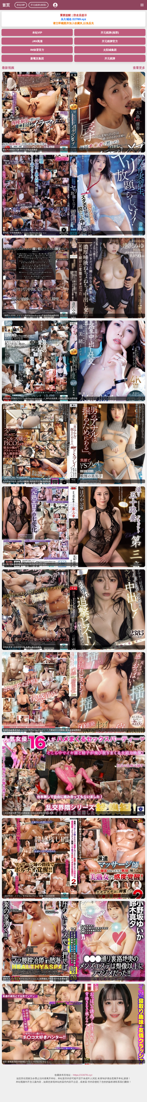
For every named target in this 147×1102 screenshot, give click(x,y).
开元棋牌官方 (110, 41)
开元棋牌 (110, 58)
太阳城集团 (110, 49)
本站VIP (21, 4)
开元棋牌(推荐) (38, 4)
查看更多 (139, 68)
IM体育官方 (37, 49)
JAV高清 (37, 41)
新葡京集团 (37, 58)
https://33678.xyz (82, 1074)
